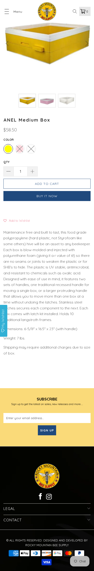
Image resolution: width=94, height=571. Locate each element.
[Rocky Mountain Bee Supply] (47, 11)
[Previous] (7, 43)
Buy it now (47, 196)
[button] (16, 220)
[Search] (75, 11)
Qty (6, 162)
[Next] (86, 43)
